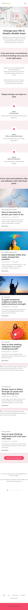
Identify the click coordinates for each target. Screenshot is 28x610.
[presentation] (14, 198)
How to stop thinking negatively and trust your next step (14, 436)
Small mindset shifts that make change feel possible (14, 257)
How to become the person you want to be (13, 213)
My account (15, 595)
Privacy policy (14, 598)
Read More (5, 226)
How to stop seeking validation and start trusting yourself (12, 346)
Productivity (8, 386)
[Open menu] (26, 3)
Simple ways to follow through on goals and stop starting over (12, 391)
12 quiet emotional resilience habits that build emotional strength (14, 302)
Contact (23, 595)
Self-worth (7, 431)
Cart (9, 595)
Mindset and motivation (11, 209)
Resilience (7, 297)
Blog (3, 209)
